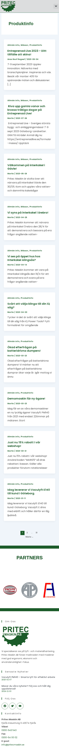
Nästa (29, 537)
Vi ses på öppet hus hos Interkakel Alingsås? (23, 258)
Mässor (24, 45)
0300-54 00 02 (9, 737)
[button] (55, 6)
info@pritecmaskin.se (13, 744)
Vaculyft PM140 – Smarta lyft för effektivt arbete (28, 677)
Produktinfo (35, 45)
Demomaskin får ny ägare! (26, 398)
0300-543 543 (9, 730)
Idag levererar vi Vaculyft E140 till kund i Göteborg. (28, 491)
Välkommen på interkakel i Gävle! (26, 167)
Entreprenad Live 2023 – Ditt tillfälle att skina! (26, 52)
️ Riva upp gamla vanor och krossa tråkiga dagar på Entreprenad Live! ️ (26, 109)
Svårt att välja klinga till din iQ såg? (28, 305)
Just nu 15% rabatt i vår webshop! (23, 444)
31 (36, 532)
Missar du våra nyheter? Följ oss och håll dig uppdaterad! (26, 687)
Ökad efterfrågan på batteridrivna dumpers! (24, 349)
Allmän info (13, 45)
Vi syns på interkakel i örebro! (27, 212)
